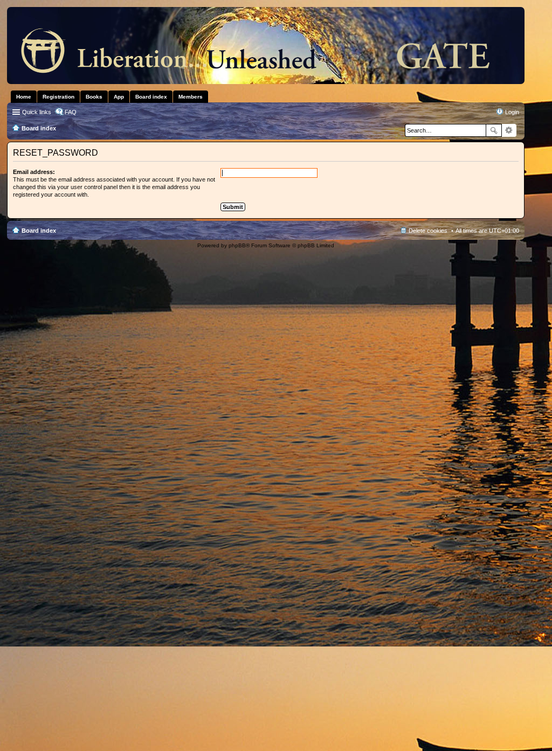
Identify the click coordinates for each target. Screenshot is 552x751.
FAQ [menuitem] (71, 112)
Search (494, 130)
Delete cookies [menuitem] (428, 230)
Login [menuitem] (512, 112)
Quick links (36, 112)
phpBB (237, 245)
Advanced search (509, 130)
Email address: (34, 172)
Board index (39, 230)
